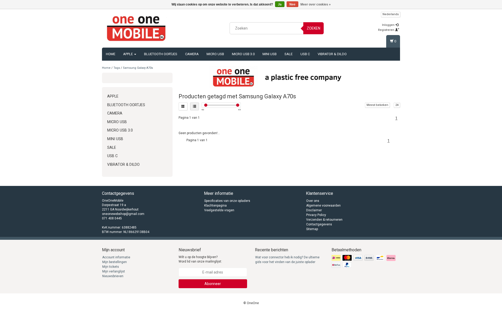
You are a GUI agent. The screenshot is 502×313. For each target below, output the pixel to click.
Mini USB (270, 54)
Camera (192, 54)
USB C (305, 54)
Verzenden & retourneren (324, 219)
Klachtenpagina (215, 205)
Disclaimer (314, 210)
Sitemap (312, 229)
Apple (128, 54)
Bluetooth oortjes (160, 54)
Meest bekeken (377, 105)
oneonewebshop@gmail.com (123, 214)
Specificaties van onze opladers (227, 201)
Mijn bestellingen (114, 262)
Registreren (386, 30)
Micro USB (215, 54)
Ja (280, 4)
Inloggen (388, 25)
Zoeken (313, 28)
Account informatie (116, 257)
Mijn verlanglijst (113, 271)
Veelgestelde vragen (219, 210)
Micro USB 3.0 (243, 54)
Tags (116, 68)
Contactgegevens (319, 224)
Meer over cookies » (315, 4)
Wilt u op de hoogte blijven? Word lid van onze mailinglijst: (200, 259)
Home (110, 54)
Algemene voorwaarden (323, 205)
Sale (288, 54)
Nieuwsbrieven (112, 276)
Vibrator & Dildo (332, 54)
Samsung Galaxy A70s (138, 68)
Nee (292, 4)
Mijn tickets (110, 267)
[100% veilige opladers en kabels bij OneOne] (136, 27)
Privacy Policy (316, 215)
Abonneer (212, 284)
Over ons (312, 201)
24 (396, 105)
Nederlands (391, 14)
